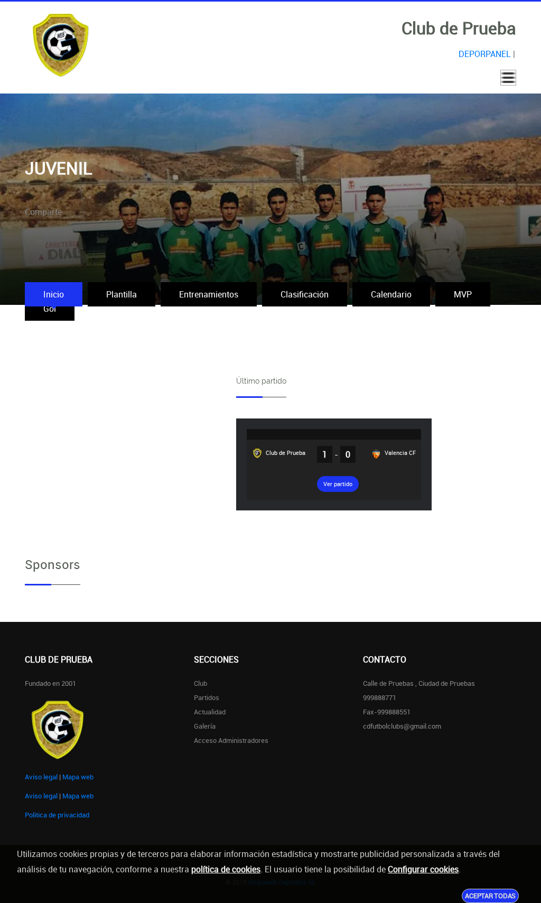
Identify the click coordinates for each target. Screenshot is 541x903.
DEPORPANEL (485, 54)
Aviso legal (41, 776)
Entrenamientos (208, 294)
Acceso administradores (231, 740)
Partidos (206, 697)
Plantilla (121, 294)
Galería (205, 726)
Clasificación (305, 294)
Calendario (391, 294)
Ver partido (337, 484)
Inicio (53, 294)
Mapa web (78, 776)
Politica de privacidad (57, 815)
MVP (463, 294)
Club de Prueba (284, 453)
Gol (49, 308)
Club (200, 683)
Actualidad (210, 711)
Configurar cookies (423, 869)
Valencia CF (399, 453)
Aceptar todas (490, 895)
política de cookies (225, 869)
